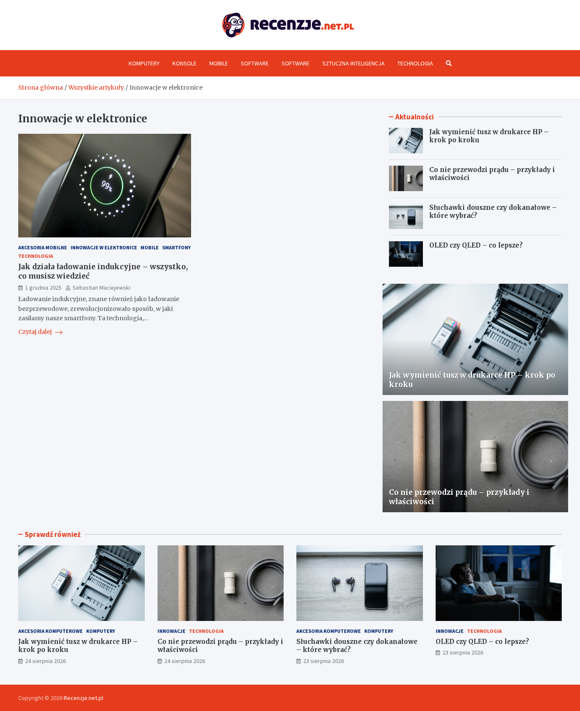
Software (255, 63)
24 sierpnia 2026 (45, 661)
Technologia (415, 63)
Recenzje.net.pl (83, 698)
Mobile (218, 63)
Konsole (184, 63)
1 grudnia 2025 (43, 287)
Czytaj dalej (35, 332)
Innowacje (172, 631)
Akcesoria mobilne (42, 247)
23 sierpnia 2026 (323, 661)
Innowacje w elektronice (103, 247)
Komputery (144, 63)
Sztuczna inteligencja (353, 63)
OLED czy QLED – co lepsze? (476, 245)
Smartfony (176, 247)
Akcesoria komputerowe (50, 631)
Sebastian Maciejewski (101, 287)
